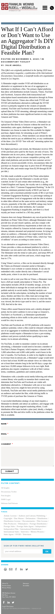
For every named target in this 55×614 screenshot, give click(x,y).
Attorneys (26, 583)
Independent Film (11, 529)
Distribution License (12, 521)
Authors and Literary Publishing (32, 516)
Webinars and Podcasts (9, 503)
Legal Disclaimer (8, 606)
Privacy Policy (6, 587)
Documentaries (28, 521)
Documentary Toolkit (9, 492)
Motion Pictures (37, 532)
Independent (40, 526)
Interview (25, 532)
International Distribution (30, 529)
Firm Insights (6, 496)
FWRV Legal (5, 499)
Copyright (8, 518)
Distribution (42, 518)
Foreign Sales (9, 526)
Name (4, 424)
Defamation (31, 518)
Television (27, 534)
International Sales (11, 532)
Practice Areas (6, 585)
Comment (6, 444)
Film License (42, 521)
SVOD (18, 534)
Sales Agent (8, 534)
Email (4, 434)
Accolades (26, 585)
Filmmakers (23, 524)
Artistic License (10, 516)
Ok (46, 551)
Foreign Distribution (38, 524)
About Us (5, 583)
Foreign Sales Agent (25, 526)
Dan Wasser (19, 518)
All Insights (5, 488)
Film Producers (10, 524)
